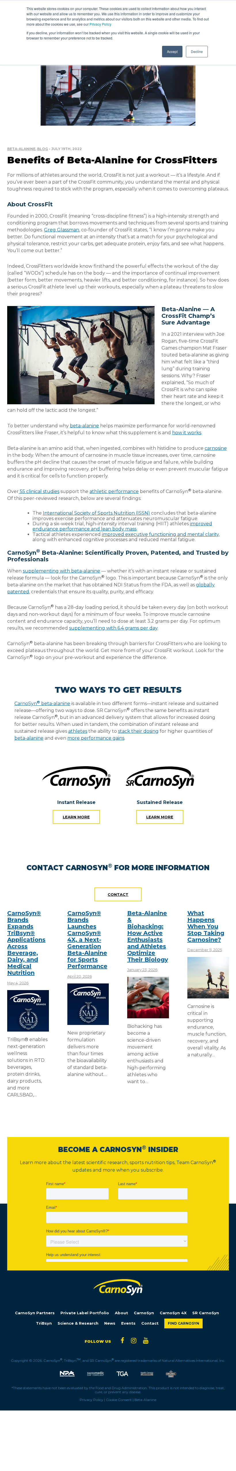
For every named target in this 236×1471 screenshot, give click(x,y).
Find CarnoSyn (183, 1323)
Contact (118, 894)
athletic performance (114, 491)
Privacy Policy (100, 24)
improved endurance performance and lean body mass (122, 526)
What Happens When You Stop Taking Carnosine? (205, 926)
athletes (77, 731)
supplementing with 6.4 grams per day (113, 628)
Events (128, 1323)
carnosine (216, 448)
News (109, 1323)
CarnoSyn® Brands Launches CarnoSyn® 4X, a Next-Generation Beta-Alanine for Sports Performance (87, 940)
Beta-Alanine (21, 149)
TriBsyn (44, 1323)
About (121, 1313)
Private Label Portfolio (84, 1313)
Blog (42, 149)
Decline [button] (197, 51)
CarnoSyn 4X (173, 1313)
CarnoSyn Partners (35, 1313)
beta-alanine (84, 425)
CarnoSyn (144, 1313)
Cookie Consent (119, 1400)
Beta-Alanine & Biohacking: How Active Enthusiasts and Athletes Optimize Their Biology (147, 936)
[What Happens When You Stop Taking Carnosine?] (208, 995)
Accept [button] (172, 51)
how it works (186, 432)
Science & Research (78, 1323)
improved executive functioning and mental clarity (160, 534)
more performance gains (95, 738)
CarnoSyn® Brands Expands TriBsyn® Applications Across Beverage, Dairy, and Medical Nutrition (26, 943)
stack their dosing (138, 731)
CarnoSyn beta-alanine (42, 703)
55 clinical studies (39, 491)
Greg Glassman (61, 230)
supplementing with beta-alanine (61, 571)
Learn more (76, 817)
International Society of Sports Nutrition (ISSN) (96, 513)
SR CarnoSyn (205, 1313)
